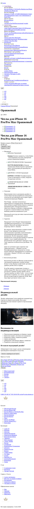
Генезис (12, 47)
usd (5, 93)
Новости (25, 80)
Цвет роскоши (19, 47)
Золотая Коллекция (10, 459)
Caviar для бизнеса (9, 83)
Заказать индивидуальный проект (10, 353)
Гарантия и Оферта (10, 482)
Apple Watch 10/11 (20, 28)
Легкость (24, 50)
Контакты (20, 80)
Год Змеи (7, 454)
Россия (6, 67)
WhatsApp (7, 492)
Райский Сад (8, 457)
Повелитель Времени (10, 435)
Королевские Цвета (10, 436)
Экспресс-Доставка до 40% (12, 74)
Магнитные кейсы (20, 33)
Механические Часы (15, 39)
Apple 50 (12, 50)
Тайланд (6, 377)
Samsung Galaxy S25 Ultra (17, 15)
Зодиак (17, 53)
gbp (5, 96)
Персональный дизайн (21, 23)
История (6, 80)
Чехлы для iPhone (9, 33)
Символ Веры (8, 71)
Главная (3, 106)
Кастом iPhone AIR (9, 410)
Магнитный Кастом (10, 408)
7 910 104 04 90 (15, 394)
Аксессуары (7, 25)
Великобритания (9, 372)
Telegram (6, 288)
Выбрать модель (5, 143)
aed (5, 99)
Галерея (6, 75)
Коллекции (7, 42)
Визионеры (18, 50)
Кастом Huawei (8, 20)
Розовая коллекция (25, 58)
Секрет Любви (8, 441)
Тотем (12, 55)
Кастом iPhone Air (12, 11)
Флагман (6, 50)
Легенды (6, 53)
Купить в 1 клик (5, 148)
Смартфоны (7, 6)
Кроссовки (24, 39)
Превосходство (8, 449)
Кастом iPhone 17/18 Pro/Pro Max (14, 9)
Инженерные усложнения (24, 61)
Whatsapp (6, 286)
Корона (25, 47)
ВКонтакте (7, 494)
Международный (9, 371)
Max (5, 489)
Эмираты (12, 53)
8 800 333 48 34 (5, 394)
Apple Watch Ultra (9, 28)
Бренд (6, 77)
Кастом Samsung (9, 415)
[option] (18, 91)
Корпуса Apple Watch (10, 413)
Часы (5, 418)
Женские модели (13, 29)
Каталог (8, 106)
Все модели (21, 29)
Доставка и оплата (23, 85)
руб (5, 91)
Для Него (7, 23)
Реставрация (14, 85)
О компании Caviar (10, 468)
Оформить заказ (5, 146)
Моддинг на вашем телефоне (12, 478)
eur (5, 94)
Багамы (6, 374)
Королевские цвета (10, 45)
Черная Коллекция (9, 433)
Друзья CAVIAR (9, 471)
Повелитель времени (10, 61)
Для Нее (12, 23)
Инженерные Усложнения (12, 446)
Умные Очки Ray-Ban (10, 37)
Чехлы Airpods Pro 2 (10, 421)
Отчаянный (7, 64)
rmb (5, 97)
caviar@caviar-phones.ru (26, 394)
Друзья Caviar (13, 80)
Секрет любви (16, 58)
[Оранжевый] (9, 126)
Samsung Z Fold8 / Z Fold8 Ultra (13, 14)
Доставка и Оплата (10, 483)
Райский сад (8, 58)
